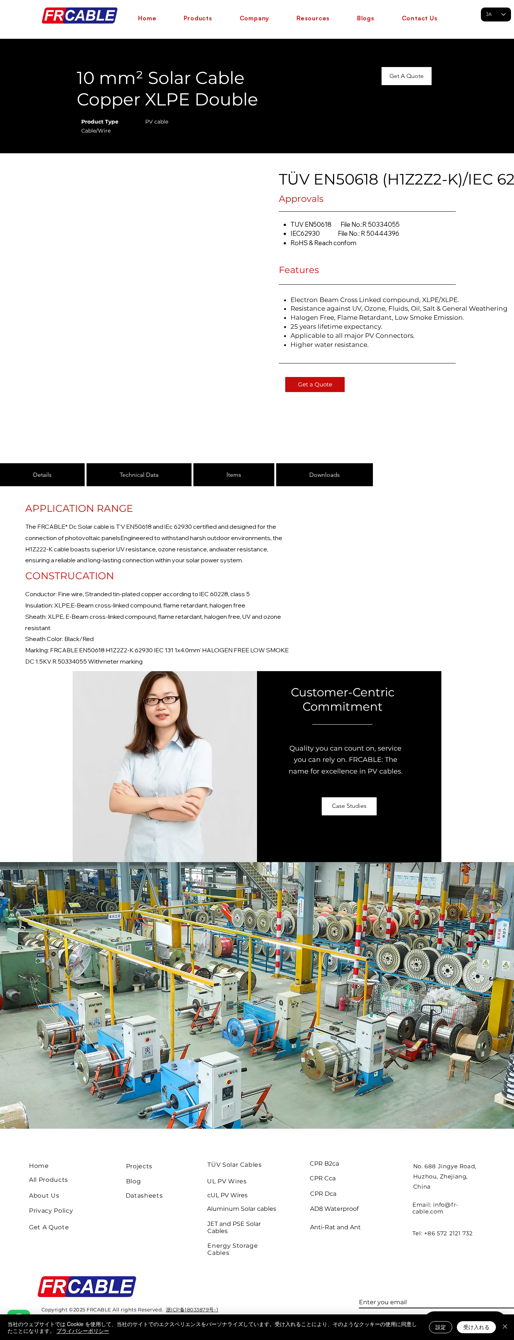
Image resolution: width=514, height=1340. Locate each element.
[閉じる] (504, 1327)
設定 (440, 1327)
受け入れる (476, 1327)
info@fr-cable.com (435, 1208)
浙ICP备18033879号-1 (192, 1309)
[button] (198, 18)
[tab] (42, 474)
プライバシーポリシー (82, 1330)
